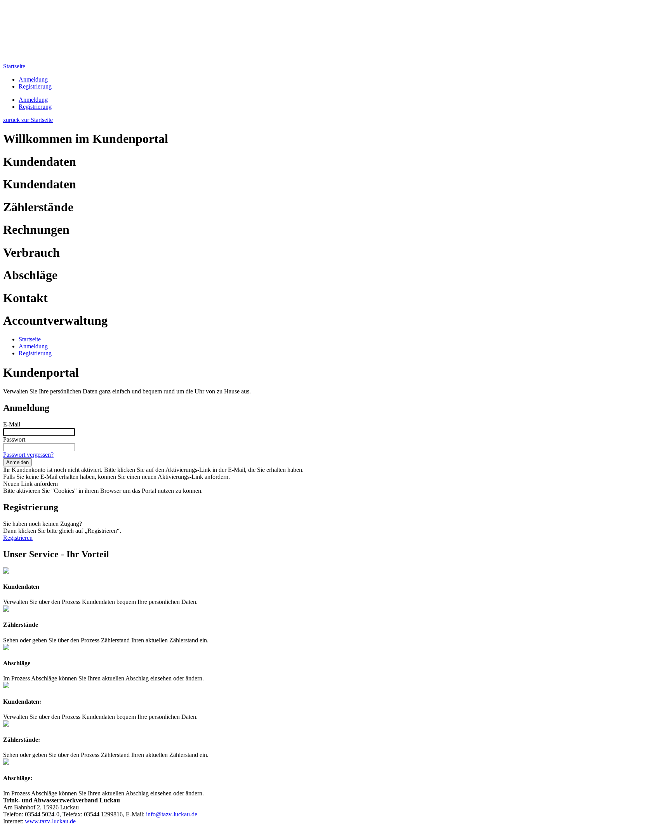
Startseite (14, 66)
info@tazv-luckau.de (171, 814)
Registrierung (35, 86)
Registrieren (18, 537)
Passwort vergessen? (28, 454)
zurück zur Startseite (28, 120)
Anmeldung (33, 79)
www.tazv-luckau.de (50, 821)
